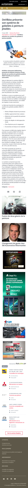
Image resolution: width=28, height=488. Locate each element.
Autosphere (5, 34)
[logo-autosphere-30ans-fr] (7, 4)
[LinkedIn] (11, 479)
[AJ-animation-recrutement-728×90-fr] (14, 14)
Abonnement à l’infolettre (8, 462)
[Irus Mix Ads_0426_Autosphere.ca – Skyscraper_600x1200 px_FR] (14, 316)
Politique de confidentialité (20, 483)
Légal (12, 483)
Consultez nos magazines (8, 469)
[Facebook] (7, 479)
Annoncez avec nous (6, 445)
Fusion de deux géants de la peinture (13, 217)
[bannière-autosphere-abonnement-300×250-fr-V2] (14, 359)
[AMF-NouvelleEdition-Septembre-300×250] (14, 268)
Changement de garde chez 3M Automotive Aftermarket (14, 244)
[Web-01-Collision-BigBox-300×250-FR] (14, 337)
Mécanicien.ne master (15, 384)
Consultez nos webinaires (8, 471)
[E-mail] (4, 479)
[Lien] (14, 364)
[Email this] (8, 192)
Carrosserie (13, 34)
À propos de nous (6, 443)
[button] (26, 4)
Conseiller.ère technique (16, 373)
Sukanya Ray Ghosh (14, 33)
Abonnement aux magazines (8, 460)
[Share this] (14, 192)
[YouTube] (15, 479)
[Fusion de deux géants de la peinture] (14, 205)
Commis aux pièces (15, 395)
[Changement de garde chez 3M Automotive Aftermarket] (14, 232)
